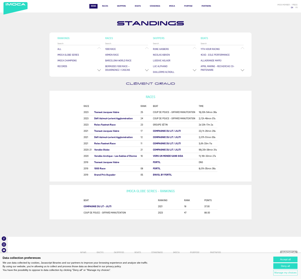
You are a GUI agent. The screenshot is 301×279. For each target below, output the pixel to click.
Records (62, 66)
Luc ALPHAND (160, 66)
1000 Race (110, 49)
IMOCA (172, 6)
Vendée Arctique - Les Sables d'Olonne (115, 156)
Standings (155, 6)
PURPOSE (188, 6)
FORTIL (156, 162)
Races (105, 6)
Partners (206, 6)
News (93, 6)
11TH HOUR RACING (210, 49)
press (295, 5)
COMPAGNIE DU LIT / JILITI (167, 131)
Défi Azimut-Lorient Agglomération (113, 118)
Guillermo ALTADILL (163, 72)
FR (296, 7)
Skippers (121, 6)
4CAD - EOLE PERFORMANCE (215, 55)
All (59, 49)
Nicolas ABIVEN (161, 55)
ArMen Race (112, 55)
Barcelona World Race (118, 60)
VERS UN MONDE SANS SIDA (168, 156)
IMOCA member (283, 5)
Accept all (285, 259)
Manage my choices (285, 272)
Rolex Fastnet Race (105, 124)
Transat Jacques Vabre (106, 112)
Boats (138, 6)
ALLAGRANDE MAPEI (211, 60)
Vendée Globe (102, 149)
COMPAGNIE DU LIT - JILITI (97, 206)
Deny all (285, 266)
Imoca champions (67, 60)
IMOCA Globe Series (68, 55)
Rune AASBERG (161, 49)
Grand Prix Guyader (104, 174)
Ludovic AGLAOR (161, 60)
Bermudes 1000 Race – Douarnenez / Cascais (117, 68)
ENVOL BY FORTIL (162, 174)
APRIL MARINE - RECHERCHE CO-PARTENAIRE (217, 68)
